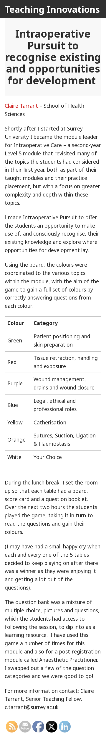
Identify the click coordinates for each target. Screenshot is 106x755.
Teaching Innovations (52, 9)
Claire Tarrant (21, 105)
